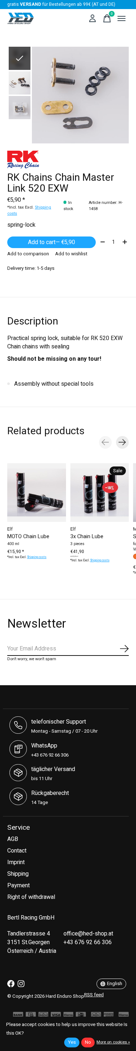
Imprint (16, 862)
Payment (18, 885)
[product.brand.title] (68, 160)
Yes (72, 1042)
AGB (12, 839)
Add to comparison (28, 253)
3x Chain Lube (86, 536)
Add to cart (51, 242)
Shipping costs (36, 557)
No (88, 1042)
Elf (10, 529)
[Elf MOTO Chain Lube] (36, 492)
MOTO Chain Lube (28, 536)
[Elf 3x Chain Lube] (99, 492)
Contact (16, 850)
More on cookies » (113, 1042)
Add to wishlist (71, 253)
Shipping (18, 874)
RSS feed (94, 994)
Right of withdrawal (31, 897)
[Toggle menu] (121, 18)
